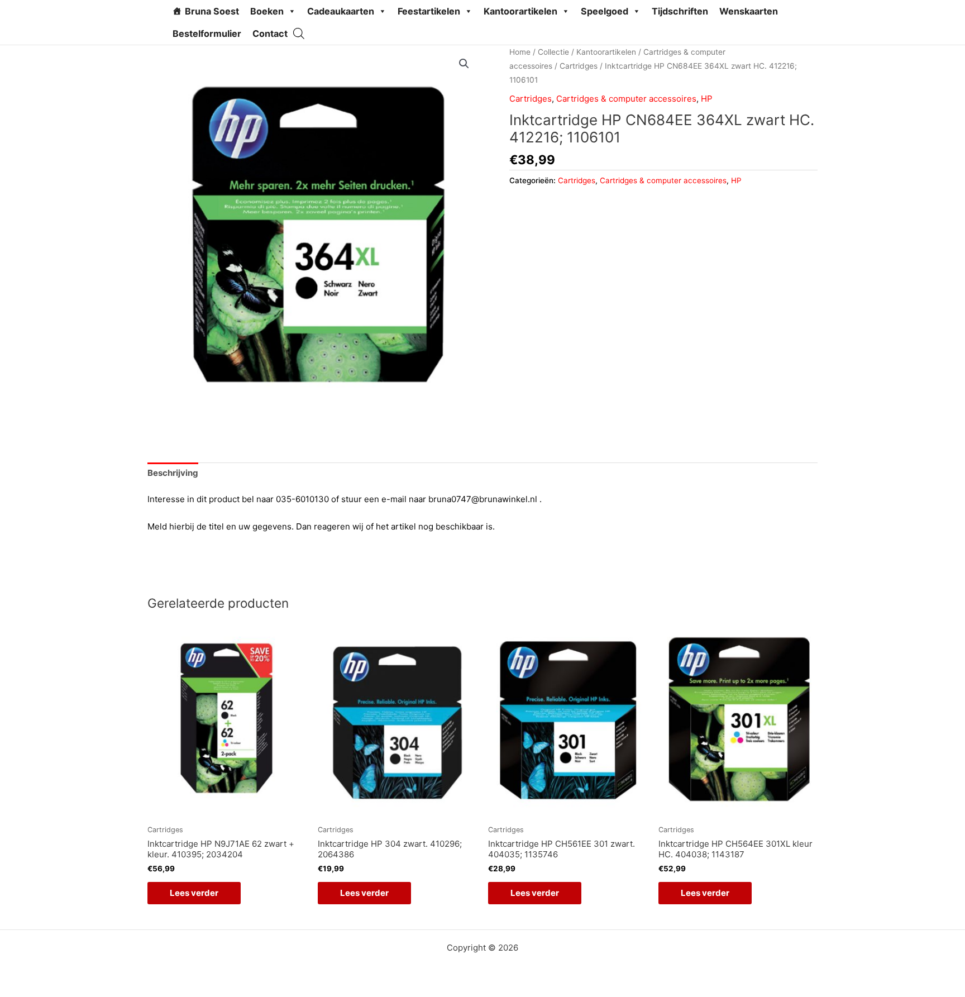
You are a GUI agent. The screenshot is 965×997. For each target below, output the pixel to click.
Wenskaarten (748, 11)
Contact (270, 33)
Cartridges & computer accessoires (626, 98)
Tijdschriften (680, 11)
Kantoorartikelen (520, 11)
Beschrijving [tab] (172, 473)
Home (520, 51)
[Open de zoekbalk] (298, 33)
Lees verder (194, 893)
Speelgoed (604, 11)
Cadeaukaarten (340, 11)
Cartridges (579, 65)
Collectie (553, 51)
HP (707, 98)
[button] (464, 64)
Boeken (267, 11)
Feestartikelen (429, 11)
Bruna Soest (212, 11)
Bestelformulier (207, 33)
